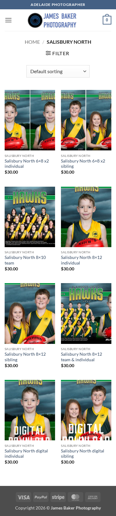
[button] (8, 20)
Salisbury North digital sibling (82, 453)
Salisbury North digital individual (26, 453)
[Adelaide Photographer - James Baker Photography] (58, 20)
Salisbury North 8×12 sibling (25, 357)
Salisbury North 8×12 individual (81, 260)
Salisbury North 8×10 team (25, 260)
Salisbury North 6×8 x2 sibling (83, 163)
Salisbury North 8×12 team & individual (81, 357)
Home (32, 42)
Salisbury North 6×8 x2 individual (27, 163)
